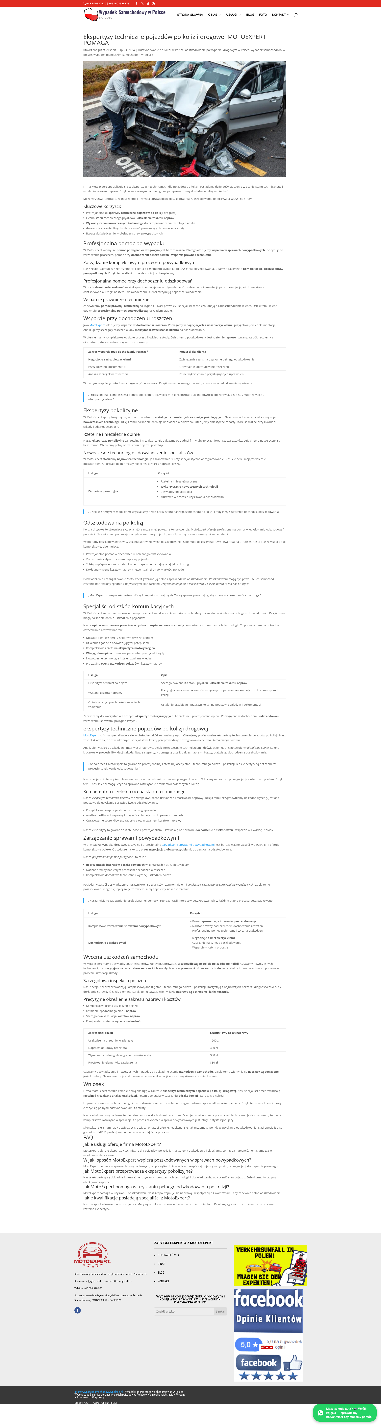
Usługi (231, 14)
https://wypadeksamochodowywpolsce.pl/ (99, 1392)
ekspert (111, 50)
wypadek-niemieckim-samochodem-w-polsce (123, 55)
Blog (250, 14)
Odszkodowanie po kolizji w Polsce (161, 50)
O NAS (212, 14)
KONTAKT (163, 1281)
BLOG (161, 1272)
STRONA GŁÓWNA (190, 14)
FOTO (263, 14)
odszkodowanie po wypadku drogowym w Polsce (217, 50)
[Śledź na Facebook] (77, 1310)
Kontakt (279, 14)
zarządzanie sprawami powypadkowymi (188, 845)
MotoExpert (97, 325)
